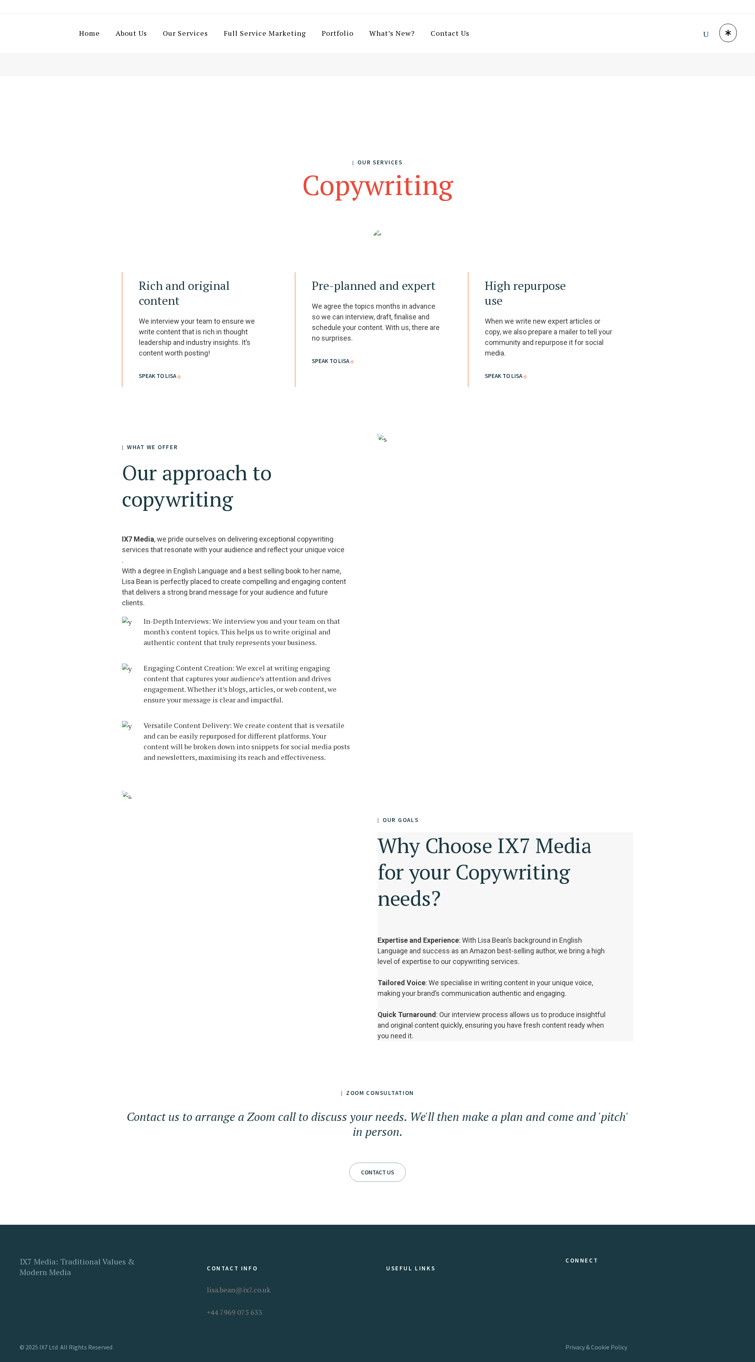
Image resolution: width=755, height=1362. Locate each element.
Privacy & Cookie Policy (596, 1347)
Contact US (377, 1172)
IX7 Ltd (48, 1347)
